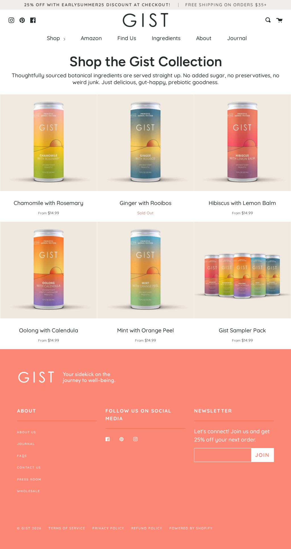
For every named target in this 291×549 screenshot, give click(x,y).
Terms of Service (67, 528)
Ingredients (166, 38)
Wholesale (28, 491)
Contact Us (29, 467)
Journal (237, 38)
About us (26, 432)
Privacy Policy (108, 528)
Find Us (126, 38)
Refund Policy (146, 528)
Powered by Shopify (191, 528)
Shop (54, 38)
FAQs (22, 456)
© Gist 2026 (29, 528)
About (203, 38)
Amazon (91, 38)
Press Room (29, 479)
